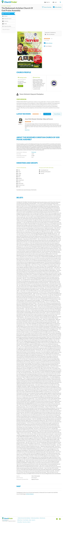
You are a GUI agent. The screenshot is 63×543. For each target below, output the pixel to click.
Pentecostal (34, 152)
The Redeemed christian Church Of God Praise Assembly (17, 9)
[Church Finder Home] (7, 519)
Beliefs (5, 23)
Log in (55, 2)
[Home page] (9, 1)
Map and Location (7, 26)
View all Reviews (57, 114)
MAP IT (20, 85)
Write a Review (58, 7)
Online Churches (42, 518)
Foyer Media (5, 520)
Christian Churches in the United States (24, 518)
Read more (27, 130)
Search (60, 2)
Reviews (5, 16)
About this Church (7, 18)
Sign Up (48, 2)
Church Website (48, 46)
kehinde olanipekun (30, 494)
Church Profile (7, 13)
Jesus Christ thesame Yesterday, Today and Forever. (39, 119)
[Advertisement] (39, 21)
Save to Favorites (47, 7)
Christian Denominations (35, 518)
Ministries (6, 21)
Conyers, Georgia (6, 6)
